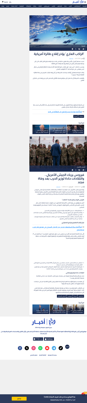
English (6, 2)
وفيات (2, 6)
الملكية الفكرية (42, 355)
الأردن (70, 6)
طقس (53, 6)
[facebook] (20, 348)
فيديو (7, 6)
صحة (65, 6)
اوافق (19, 398)
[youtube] (47, 348)
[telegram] (54, 348)
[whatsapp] (40, 348)
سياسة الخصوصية (54, 399)
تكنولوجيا (22, 6)
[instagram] (33, 348)
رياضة (34, 6)
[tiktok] (61, 348)
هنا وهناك (28, 6)
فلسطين (59, 6)
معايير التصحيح (33, 355)
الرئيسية (85, 6)
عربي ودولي (46, 6)
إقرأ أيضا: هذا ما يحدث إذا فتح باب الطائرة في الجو (65, 112)
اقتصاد (40, 6)
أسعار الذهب (77, 6)
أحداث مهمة (14, 6)
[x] (27, 348)
